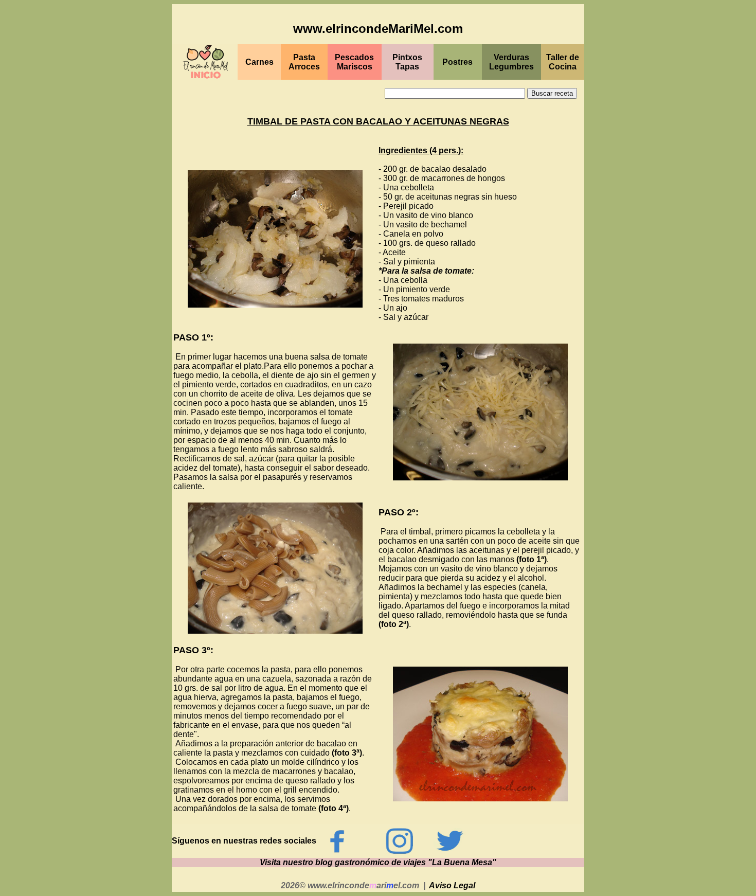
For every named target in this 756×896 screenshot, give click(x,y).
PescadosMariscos (354, 62)
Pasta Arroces (304, 62)
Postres (457, 62)
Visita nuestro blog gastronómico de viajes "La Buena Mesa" (378, 862)
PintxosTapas (407, 62)
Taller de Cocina (562, 62)
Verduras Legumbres (511, 62)
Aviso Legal (452, 885)
